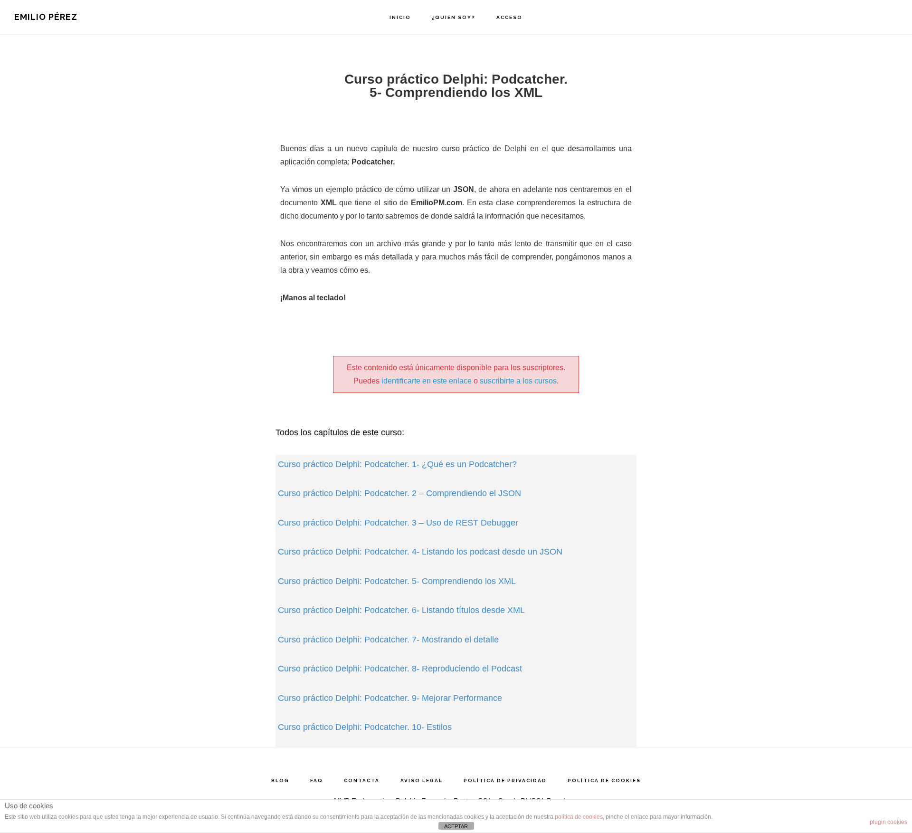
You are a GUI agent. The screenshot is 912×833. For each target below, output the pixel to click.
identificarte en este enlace (426, 381)
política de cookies (579, 817)
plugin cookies (888, 822)
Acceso (509, 17)
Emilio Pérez (45, 17)
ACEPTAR (456, 826)
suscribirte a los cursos (518, 381)
